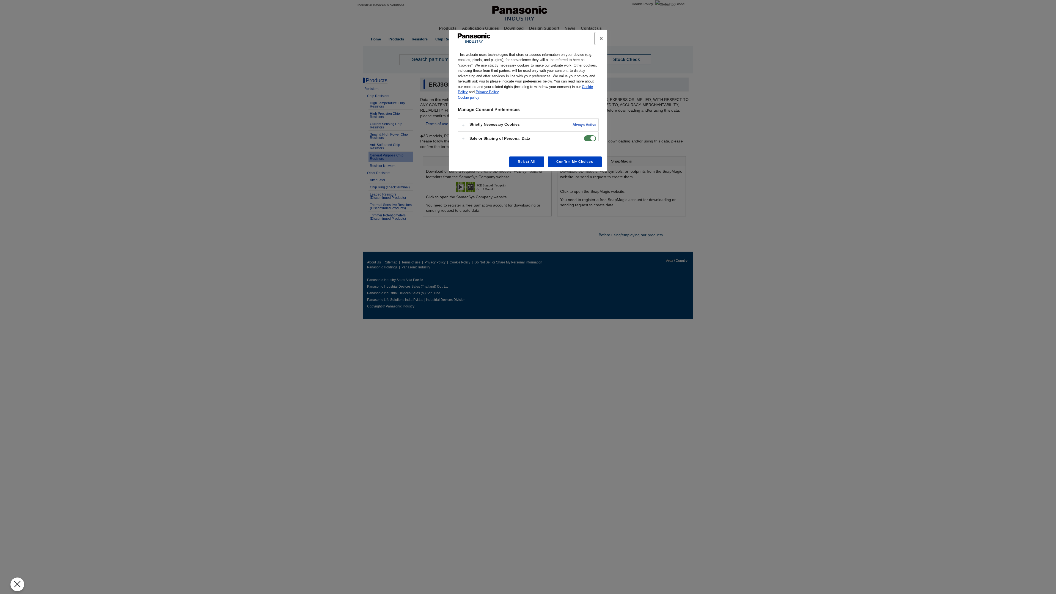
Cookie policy (468, 97)
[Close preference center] (601, 38)
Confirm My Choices (574, 162)
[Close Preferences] (17, 584)
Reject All (527, 162)
